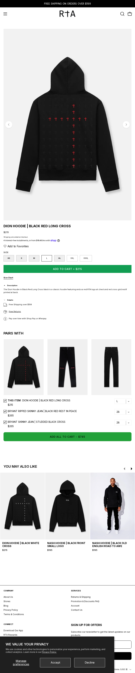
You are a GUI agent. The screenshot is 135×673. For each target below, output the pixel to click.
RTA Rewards (10, 635)
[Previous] (8, 124)
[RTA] (67, 14)
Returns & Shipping (81, 597)
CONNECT (8, 624)
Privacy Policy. (49, 652)
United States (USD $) (117, 669)
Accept (55, 662)
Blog (6, 605)
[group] (67, 3)
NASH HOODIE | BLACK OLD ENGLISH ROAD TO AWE (109, 545)
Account (75, 605)
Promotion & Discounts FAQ (85, 601)
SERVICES (76, 591)
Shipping (7, 237)
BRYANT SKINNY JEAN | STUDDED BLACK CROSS (36, 421)
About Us (8, 597)
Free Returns (15, 311)
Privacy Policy (11, 610)
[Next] (126, 124)
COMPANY (9, 591)
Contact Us (76, 610)
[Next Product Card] (131, 469)
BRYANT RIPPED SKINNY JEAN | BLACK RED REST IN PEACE (42, 411)
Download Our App (13, 630)
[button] (122, 13)
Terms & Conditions (14, 614)
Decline (90, 662)
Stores (7, 601)
